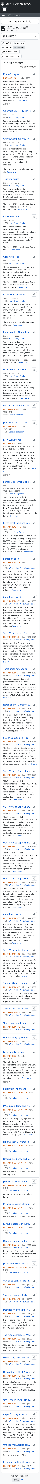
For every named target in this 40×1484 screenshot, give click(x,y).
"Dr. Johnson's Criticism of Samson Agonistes (17, 1399)
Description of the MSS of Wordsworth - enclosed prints (17, 1372)
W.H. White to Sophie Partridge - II (17, 771)
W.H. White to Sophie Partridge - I (17, 807)
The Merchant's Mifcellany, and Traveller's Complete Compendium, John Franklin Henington (17, 1295)
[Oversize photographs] (15, 1241)
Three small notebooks (15, 669)
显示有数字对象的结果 (28, 67)
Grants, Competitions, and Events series (17, 138)
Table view (20, 47)
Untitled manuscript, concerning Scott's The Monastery (17, 1445)
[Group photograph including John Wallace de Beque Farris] (17, 1224)
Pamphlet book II (12, 914)
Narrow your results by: (20, 21)
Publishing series (12, 216)
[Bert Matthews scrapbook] (17, 422)
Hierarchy (20, 43)
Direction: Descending (10, 56)
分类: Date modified (9, 52)
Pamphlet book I (11, 558)
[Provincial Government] (15, 1181)
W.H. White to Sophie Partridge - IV (17, 842)
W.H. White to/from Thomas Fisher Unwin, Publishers (17, 633)
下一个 (24, 1480)
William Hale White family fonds (22, 568)
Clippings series (11, 257)
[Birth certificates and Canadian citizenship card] (17, 523)
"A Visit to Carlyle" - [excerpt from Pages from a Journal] (17, 1280)
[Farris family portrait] (14, 1088)
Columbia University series (17, 111)
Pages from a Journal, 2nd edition (17, 1414)
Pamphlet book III (12, 597)
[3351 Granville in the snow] (17, 1263)
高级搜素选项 (10, 36)
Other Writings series (14, 294)
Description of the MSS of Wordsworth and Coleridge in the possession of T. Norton (17, 1309)
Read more (22, 100)
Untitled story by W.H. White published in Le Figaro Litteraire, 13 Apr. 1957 (17, 1037)
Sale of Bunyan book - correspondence (17, 738)
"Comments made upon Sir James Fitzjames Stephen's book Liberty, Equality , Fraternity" (17, 1023)
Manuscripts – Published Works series (17, 369)
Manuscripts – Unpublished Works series (17, 332)
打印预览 (7, 43)
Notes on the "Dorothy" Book (17, 704)
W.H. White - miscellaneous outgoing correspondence (17, 950)
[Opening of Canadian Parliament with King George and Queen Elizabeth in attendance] (17, 1159)
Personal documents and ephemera (17, 482)
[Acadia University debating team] (17, 1204)
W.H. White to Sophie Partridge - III (17, 878)
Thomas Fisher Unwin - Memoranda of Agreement (17, 983)
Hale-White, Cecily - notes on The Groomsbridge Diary (17, 1357)
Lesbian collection (16, 414)
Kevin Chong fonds (12, 74)
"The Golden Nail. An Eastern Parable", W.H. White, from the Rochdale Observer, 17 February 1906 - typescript (17, 1008)
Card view (8, 47)
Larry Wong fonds (12, 439)
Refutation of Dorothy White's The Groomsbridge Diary (17, 1462)
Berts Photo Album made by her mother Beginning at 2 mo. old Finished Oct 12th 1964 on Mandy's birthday (17, 405)
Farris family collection (14, 1052)
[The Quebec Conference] (16, 1141)
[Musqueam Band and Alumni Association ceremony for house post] (17, 1106)
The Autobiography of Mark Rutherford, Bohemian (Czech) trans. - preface (17, 1335)
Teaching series (11, 179)
